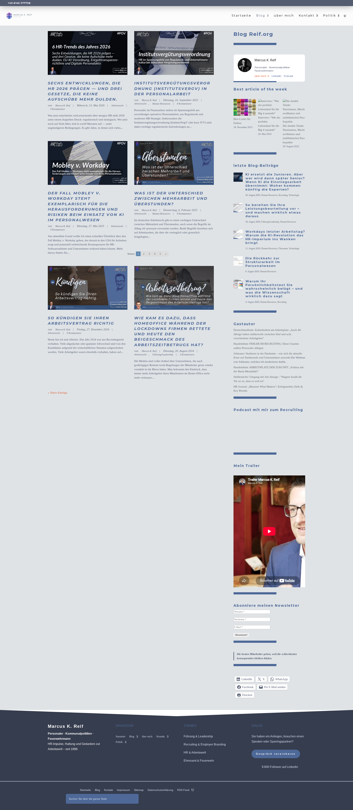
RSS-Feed (183, 790)
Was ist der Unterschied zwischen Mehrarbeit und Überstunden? (171, 198)
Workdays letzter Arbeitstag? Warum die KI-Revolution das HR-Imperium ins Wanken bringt (275, 237)
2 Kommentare (187, 354)
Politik (329, 15)
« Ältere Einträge (57, 392)
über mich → (262, 75)
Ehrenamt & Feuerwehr (199, 760)
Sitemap (139, 790)
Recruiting (283, 195)
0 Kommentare (57, 109)
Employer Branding (213, 744)
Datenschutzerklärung (160, 790)
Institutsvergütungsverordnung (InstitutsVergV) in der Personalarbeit (172, 88)
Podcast (288, 75)
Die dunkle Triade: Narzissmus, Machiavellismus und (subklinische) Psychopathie (294, 134)
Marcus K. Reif (62, 105)
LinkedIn (276, 75)
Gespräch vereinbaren (276, 753)
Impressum (123, 790)
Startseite (241, 15)
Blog (260, 15)
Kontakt (307, 15)
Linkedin (292, 766)
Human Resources (161, 103)
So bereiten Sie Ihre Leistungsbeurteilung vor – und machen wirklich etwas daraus (273, 210)
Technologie (294, 195)
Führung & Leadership (198, 736)
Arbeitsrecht (117, 105)
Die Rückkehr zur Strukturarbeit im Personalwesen (262, 262)
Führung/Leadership (162, 354)
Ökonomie (283, 248)
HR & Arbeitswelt (195, 752)
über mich (284, 15)
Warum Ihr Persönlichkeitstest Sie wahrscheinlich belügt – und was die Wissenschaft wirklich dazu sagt (274, 288)
